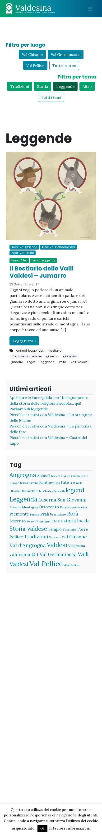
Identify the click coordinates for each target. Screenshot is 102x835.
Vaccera (54, 537)
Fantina (33, 483)
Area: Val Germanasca (58, 247)
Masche (15, 507)
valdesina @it (24, 554)
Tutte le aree (64, 65)
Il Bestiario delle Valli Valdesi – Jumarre (41, 272)
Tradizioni (19, 86)
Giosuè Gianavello (22, 491)
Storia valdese (28, 528)
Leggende (65, 86)
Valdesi (57, 545)
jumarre (17, 362)
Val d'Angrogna (27, 545)
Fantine (46, 482)
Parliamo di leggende (28, 409)
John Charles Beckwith (51, 491)
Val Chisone (32, 54)
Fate (65, 482)
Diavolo (14, 483)
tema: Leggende (43, 260)
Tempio (55, 529)
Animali (43, 475)
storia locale (77, 521)
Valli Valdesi (79, 362)
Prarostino (58, 514)
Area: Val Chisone (24, 247)
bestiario (55, 351)
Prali (44, 514)
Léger (31, 362)
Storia (42, 86)
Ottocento (49, 507)
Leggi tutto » (24, 341)
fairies (24, 483)
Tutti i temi (51, 97)
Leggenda (47, 362)
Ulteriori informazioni (69, 828)
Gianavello (76, 483)
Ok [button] (42, 828)
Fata (57, 483)
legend (75, 490)
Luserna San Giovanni (62, 500)
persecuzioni (80, 507)
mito (62, 362)
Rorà (72, 514)
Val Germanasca (65, 54)
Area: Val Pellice (22, 253)
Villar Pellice (71, 565)
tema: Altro (19, 260)
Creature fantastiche (26, 356)
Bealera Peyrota (60, 476)
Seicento (17, 521)
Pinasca (34, 514)
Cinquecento (79, 476)
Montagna (30, 507)
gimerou (52, 356)
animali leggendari (30, 351)
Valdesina (76, 545)
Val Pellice (35, 65)
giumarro (70, 356)
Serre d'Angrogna (39, 521)
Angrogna (22, 475)
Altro (87, 86)
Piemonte (19, 514)
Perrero (65, 507)
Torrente (69, 530)
